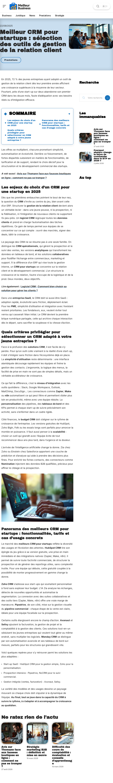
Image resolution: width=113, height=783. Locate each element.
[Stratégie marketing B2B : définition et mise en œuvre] (37, 733)
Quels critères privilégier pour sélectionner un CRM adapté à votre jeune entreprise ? (19, 135)
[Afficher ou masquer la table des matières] (53, 114)
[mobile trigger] (5, 6)
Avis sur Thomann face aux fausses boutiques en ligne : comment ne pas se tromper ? (11, 757)
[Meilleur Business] (19, 6)
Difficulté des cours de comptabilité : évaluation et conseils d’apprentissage (62, 755)
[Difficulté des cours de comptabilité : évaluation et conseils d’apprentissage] (62, 733)
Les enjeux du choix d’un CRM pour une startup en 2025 (21, 122)
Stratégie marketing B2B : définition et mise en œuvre (37, 751)
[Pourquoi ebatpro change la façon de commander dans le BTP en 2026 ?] (85, 157)
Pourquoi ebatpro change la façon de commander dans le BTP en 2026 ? (102, 155)
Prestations (11, 60)
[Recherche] (98, 6)
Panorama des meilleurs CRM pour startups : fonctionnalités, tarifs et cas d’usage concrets (55, 124)
